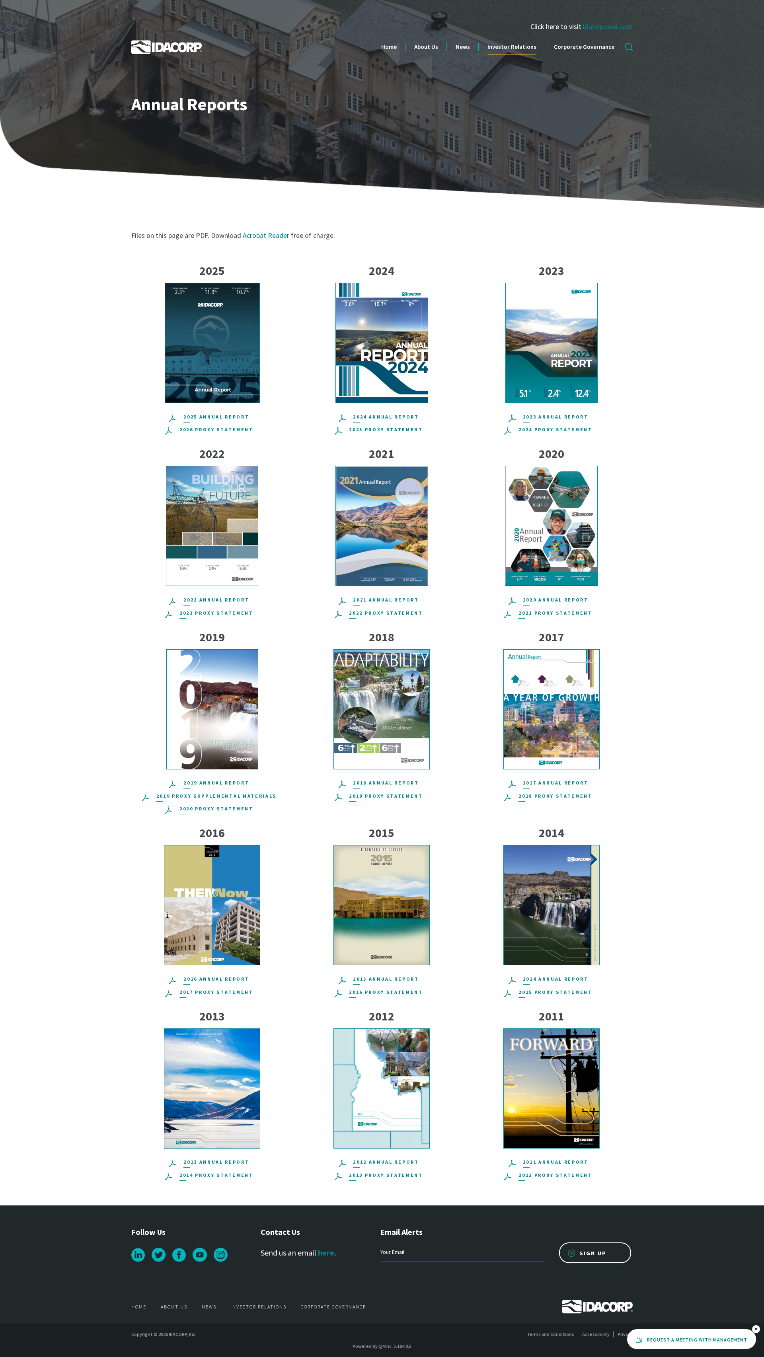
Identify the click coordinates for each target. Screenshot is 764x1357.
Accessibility (596, 1334)
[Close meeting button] (756, 1329)
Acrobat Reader (266, 235)
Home (389, 47)
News (463, 47)
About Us (426, 47)
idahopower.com (608, 26)
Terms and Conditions (550, 1334)
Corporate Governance (584, 47)
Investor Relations (511, 47)
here (326, 1253)
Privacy (625, 1334)
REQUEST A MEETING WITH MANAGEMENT (697, 1340)
